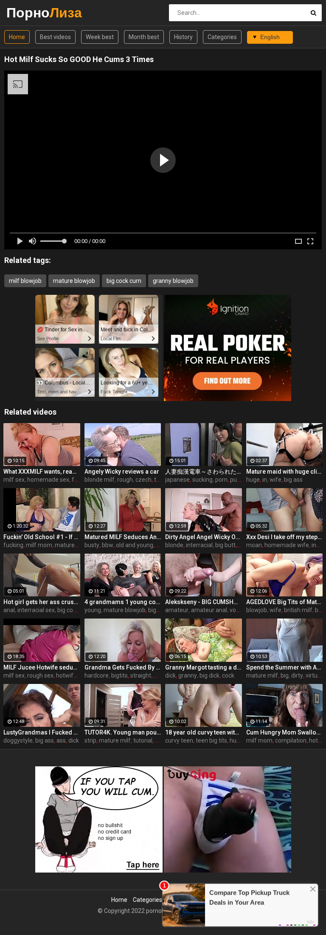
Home (17, 37)
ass (61, 740)
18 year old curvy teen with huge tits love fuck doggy (203, 732)
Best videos (55, 37)
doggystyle (18, 740)
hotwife (66, 675)
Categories (222, 37)
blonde (174, 545)
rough (125, 479)
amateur (176, 610)
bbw (107, 545)
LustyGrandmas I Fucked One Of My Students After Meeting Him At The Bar (41, 732)
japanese (177, 479)
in (264, 479)
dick (170, 675)
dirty (297, 675)
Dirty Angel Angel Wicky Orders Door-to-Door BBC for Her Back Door (203, 537)
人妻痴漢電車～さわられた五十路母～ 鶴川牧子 (203, 471)
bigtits (119, 675)
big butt (225, 545)
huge (253, 479)
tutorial (142, 740)
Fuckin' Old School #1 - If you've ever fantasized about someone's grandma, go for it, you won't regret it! (41, 537)
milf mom (39, 545)
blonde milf (99, 479)
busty (91, 545)
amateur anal (209, 610)
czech (143, 479)
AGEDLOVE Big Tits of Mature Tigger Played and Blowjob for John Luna (284, 602)
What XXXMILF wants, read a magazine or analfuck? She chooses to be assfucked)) (41, 471)
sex (159, 740)
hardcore (96, 675)
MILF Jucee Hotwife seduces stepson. (41, 667)
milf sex (14, 479)
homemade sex (48, 479)
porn (221, 479)
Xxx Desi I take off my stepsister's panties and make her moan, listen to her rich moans (284, 537)
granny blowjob (173, 280)
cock (228, 675)
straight (140, 675)
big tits (157, 610)
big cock (68, 610)
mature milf (71, 545)
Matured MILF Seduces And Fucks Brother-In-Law (122, 537)
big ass (293, 479)
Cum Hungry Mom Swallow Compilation (284, 732)
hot (313, 740)
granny (187, 675)
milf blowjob (25, 280)
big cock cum (124, 280)
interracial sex (36, 610)
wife (275, 479)
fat (76, 479)
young (92, 610)
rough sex (40, 675)
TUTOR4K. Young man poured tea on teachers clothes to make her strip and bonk (122, 732)
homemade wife (286, 545)
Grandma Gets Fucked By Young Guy (122, 667)
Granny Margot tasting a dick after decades (203, 667)
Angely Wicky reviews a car (121, 471)
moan (254, 545)
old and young (134, 545)
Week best (100, 37)
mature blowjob (74, 280)
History (183, 37)
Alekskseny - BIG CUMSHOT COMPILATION (203, 602)
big (285, 675)
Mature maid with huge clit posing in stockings (284, 471)
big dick (209, 675)
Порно (28, 12)
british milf (298, 610)
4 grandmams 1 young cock (122, 602)
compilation (290, 740)
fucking (13, 545)
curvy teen (179, 740)
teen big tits (211, 740)
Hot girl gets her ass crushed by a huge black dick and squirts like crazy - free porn (41, 602)
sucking (202, 479)
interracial (199, 545)
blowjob (256, 610)
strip (90, 740)
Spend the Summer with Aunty (284, 667)
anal (9, 610)
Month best (144, 37)
